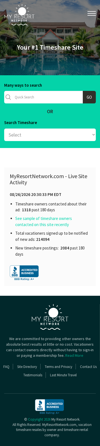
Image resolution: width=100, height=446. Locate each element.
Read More (74, 355)
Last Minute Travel (63, 375)
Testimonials (32, 375)
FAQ (6, 366)
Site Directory (27, 366)
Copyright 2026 (39, 419)
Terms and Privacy (58, 366)
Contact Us (88, 366)
